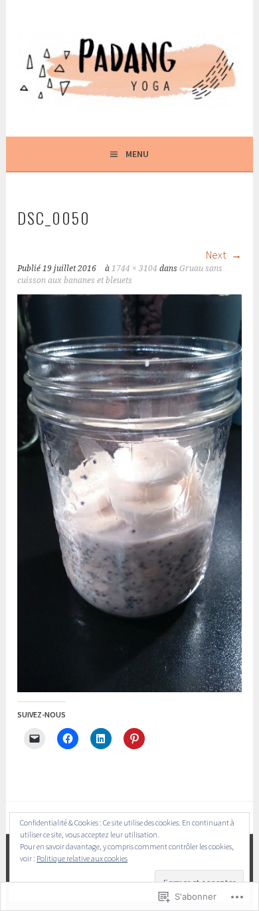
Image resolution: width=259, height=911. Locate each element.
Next (217, 254)
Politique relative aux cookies (82, 858)
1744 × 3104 (134, 268)
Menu (137, 154)
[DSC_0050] (129, 688)
